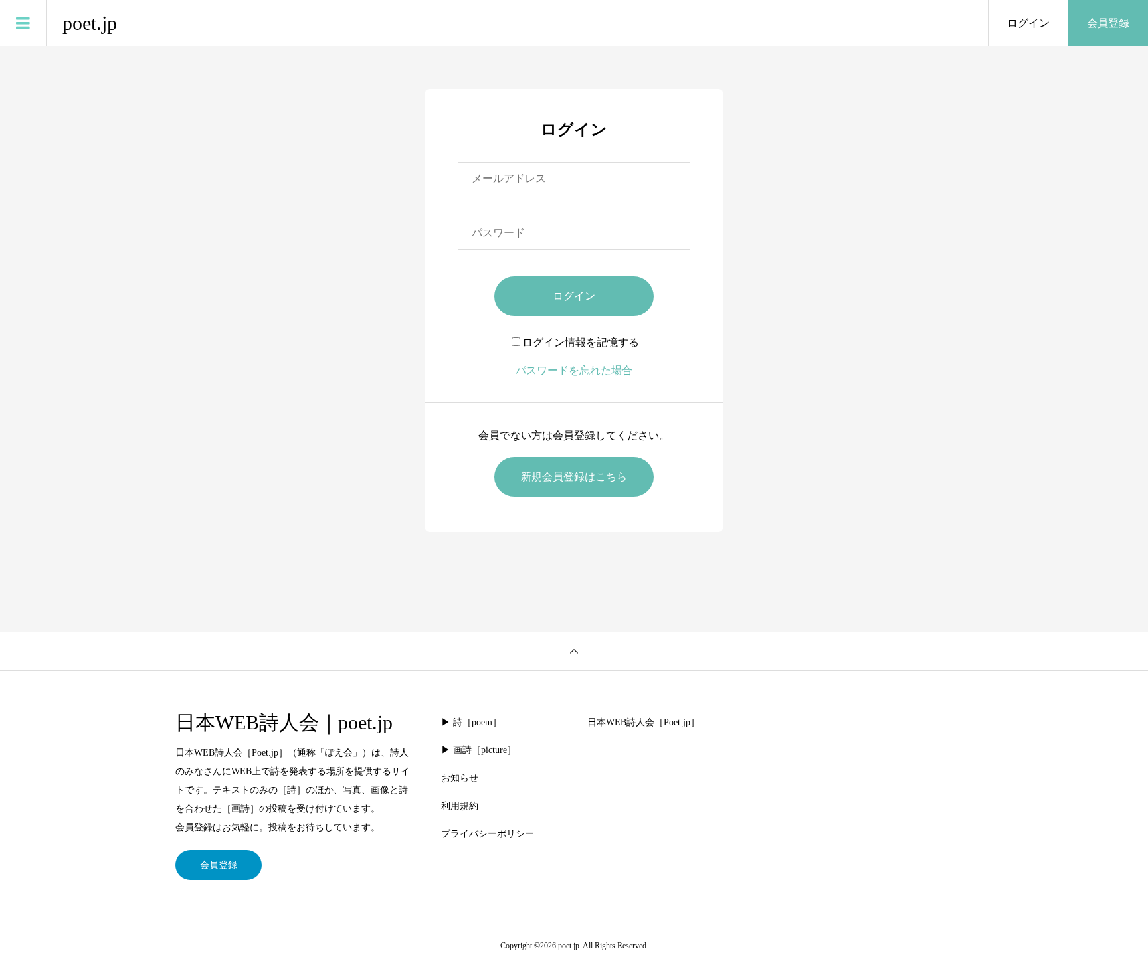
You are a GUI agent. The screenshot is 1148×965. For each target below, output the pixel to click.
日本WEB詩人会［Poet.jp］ (643, 722)
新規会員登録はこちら (574, 476)
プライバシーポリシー (487, 834)
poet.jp (89, 23)
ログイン (1028, 23)
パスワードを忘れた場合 (574, 370)
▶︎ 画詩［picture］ (478, 750)
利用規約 (459, 806)
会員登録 (1108, 23)
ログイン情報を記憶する (580, 342)
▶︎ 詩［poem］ (471, 722)
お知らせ (459, 778)
